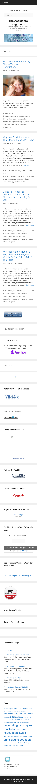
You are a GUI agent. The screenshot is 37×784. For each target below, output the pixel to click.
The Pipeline (8, 650)
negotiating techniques (18, 725)
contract (30, 713)
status (5, 242)
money (6, 722)
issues (27, 720)
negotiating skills (25, 722)
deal (12, 716)
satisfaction (19, 743)
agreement (13, 708)
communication (7, 711)
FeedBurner (23, 551)
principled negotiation (17, 739)
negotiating (17, 722)
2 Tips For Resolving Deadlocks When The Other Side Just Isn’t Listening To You (17, 195)
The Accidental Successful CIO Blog (16, 687)
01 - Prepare (9, 171)
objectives (25, 179)
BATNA (25, 708)
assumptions (15, 176)
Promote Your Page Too (18, 458)
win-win (21, 745)
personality (15, 124)
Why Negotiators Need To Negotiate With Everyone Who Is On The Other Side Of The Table (18, 255)
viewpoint (11, 242)
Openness (6, 124)
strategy (11, 182)
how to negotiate (7, 720)
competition (23, 711)
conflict (7, 233)
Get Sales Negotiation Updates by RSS (18, 576)
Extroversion (7, 119)
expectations (7, 236)
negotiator (8, 736)
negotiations (21, 729)
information (12, 179)
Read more (26, 165)
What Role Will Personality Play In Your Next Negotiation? (16, 64)
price (30, 736)
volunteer (22, 182)
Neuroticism (29, 122)
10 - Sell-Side (29, 231)
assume (7, 176)
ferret (5, 179)
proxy (30, 239)
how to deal (27, 717)
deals (17, 717)
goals (15, 239)
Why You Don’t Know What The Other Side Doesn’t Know (18, 138)
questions (6, 743)
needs (20, 239)
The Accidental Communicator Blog (16, 655)
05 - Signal (9, 113)
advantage (6, 708)
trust (13, 745)
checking (24, 176)
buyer (30, 708)
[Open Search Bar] (34, 2)
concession (7, 714)
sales (12, 743)
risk (10, 743)
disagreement (23, 233)
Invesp (21, 516)
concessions (16, 713)
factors (15, 119)
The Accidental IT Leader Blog (14, 666)
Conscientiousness (23, 116)
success (6, 745)
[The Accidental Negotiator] (18, 437)
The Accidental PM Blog (12, 678)
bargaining (20, 708)
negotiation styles (17, 122)
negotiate (10, 722)
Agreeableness (10, 116)
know (18, 179)
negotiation (10, 729)
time (10, 745)
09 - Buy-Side (20, 171)
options (15, 736)
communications (16, 711)
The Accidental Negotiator (18, 22)
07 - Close (8, 231)
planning (19, 736)
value (17, 745)
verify (17, 182)
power (5, 182)
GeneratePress (18, 781)
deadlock (14, 233)
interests (23, 720)
